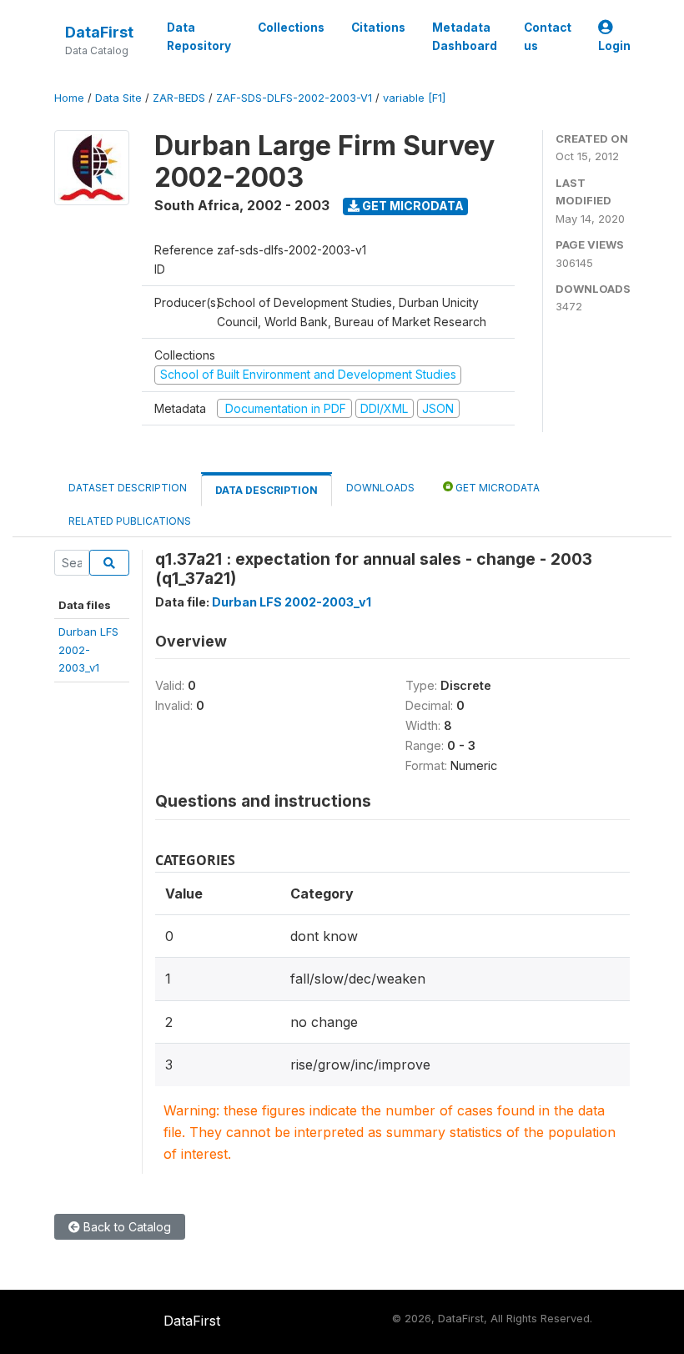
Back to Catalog (125, 1227)
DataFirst (99, 32)
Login (614, 46)
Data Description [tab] (266, 490)
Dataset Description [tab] (127, 487)
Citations (378, 27)
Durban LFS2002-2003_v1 (88, 649)
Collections (291, 27)
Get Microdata (412, 206)
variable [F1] (414, 98)
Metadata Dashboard (464, 37)
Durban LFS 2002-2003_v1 (291, 602)
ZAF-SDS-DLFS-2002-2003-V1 (294, 98)
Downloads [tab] (380, 487)
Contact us (547, 37)
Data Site (118, 98)
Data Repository (199, 37)
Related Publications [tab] (129, 521)
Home (69, 98)
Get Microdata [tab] (496, 487)
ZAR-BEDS (179, 98)
